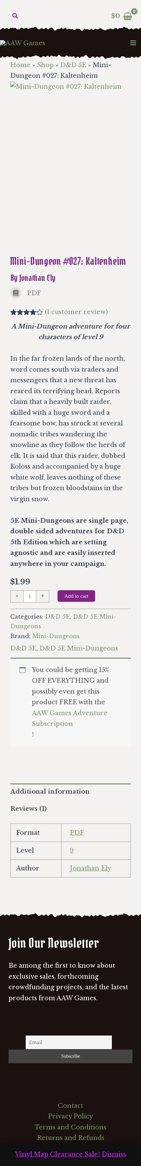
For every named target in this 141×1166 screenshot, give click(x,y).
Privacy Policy (70, 1116)
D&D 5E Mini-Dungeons (78, 648)
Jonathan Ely (90, 868)
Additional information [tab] (50, 791)
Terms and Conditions (70, 1127)
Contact (70, 1105)
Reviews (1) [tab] (28, 809)
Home (20, 65)
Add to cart (76, 596)
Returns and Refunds (70, 1138)
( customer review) (76, 312)
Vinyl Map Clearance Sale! (57, 1154)
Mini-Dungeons (56, 636)
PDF (77, 832)
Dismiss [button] (114, 1154)
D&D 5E (73, 65)
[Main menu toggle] (133, 42)
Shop (45, 65)
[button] (15, 16)
